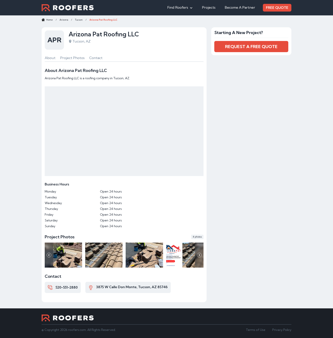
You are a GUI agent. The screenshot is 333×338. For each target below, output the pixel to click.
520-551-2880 (67, 287)
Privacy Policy (281, 330)
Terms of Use (255, 330)
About (50, 58)
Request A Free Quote (251, 46)
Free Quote (277, 7)
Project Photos (72, 58)
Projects (208, 7)
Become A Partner (240, 7)
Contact (96, 58)
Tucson (79, 19)
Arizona (64, 19)
